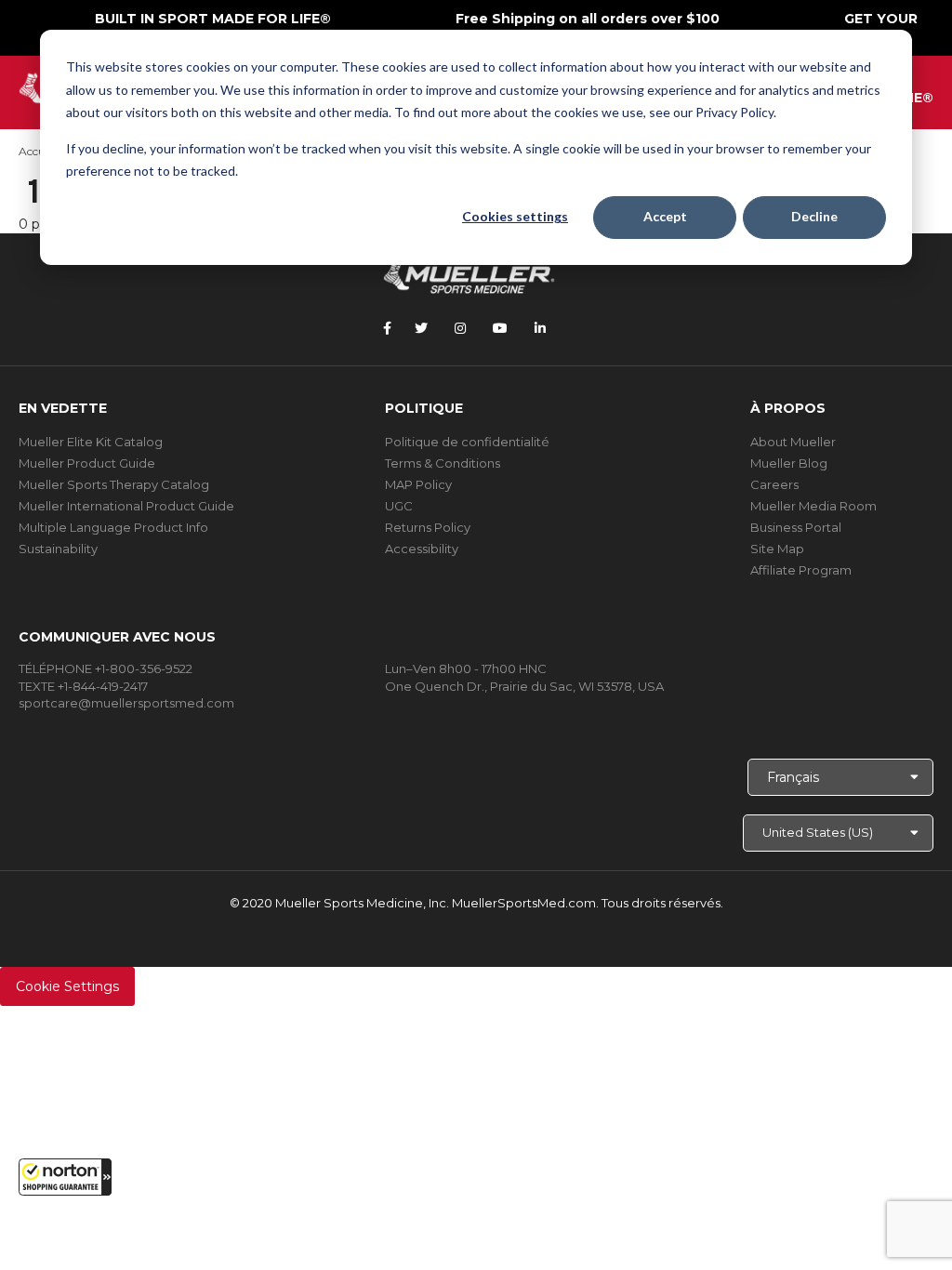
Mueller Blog (788, 463)
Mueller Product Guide (87, 463)
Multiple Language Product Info (113, 527)
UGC (399, 505)
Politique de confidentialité (467, 441)
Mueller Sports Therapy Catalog (114, 484)
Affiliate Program (801, 569)
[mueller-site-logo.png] (469, 275)
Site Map (777, 548)
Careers (774, 484)
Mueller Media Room (813, 505)
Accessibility (421, 548)
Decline (814, 216)
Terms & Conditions (442, 463)
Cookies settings (515, 216)
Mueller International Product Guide (126, 505)
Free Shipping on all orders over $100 (588, 18)
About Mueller (793, 441)
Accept (665, 216)
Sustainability (58, 548)
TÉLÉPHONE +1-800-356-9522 (105, 668)
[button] (65, 1177)
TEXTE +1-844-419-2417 (83, 686)
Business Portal (795, 527)
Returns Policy (427, 527)
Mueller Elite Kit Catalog (91, 441)
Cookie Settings (67, 986)
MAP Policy (418, 484)
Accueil (38, 151)
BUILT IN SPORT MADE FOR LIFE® (213, 18)
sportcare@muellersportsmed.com (126, 702)
